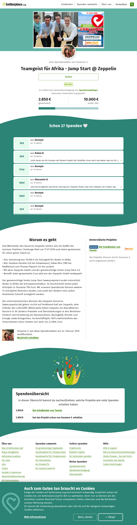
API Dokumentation (10, 480)
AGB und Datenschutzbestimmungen (119, 452)
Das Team (6, 460)
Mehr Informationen (35, 517)
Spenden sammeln (87, 4)
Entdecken (67, 4)
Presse (5, 468)
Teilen (68, 76)
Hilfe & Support (110, 448)
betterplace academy (11, 456)
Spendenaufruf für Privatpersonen (50, 456)
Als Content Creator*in (45, 468)
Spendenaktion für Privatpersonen (50, 452)
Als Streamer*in (42, 464)
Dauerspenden (75, 474)
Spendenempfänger (88, 90)
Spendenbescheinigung (79, 470)
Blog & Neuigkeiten (10, 452)
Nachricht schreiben (28, 337)
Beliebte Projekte (77, 452)
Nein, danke (85, 517)
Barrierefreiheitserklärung (13, 476)
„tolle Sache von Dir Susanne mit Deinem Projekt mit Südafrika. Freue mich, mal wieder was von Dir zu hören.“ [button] (74, 160)
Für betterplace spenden (80, 456)
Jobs (4, 464)
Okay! (111, 517)
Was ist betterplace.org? (12, 448)
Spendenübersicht (77, 466)
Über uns (106, 4)
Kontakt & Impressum (11, 472)
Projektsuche (75, 448)
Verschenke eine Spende (114, 460)
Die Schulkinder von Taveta (47, 410)
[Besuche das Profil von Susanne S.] (68, 51)
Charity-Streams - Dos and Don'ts (117, 456)
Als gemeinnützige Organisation (49, 448)
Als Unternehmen (43, 460)
